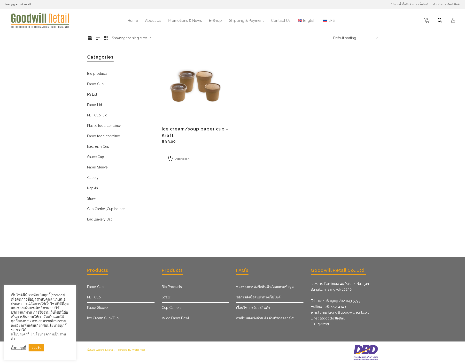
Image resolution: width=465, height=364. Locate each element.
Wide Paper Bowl (175, 318)
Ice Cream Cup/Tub (103, 318)
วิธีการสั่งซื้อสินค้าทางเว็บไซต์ (258, 297)
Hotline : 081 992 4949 (328, 307)
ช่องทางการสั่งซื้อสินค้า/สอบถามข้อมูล (265, 287)
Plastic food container (104, 126)
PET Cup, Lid (97, 115)
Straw (91, 198)
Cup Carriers (171, 308)
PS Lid (92, 94)
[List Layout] (98, 38)
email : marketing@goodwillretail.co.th (341, 312)
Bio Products (172, 287)
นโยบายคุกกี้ (20, 334)
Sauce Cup (95, 157)
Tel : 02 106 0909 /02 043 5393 (335, 301)
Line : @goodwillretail (328, 318)
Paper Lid (94, 105)
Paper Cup (95, 84)
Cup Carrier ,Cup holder (106, 209)
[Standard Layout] (90, 38)
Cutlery (93, 178)
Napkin (92, 188)
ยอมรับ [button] (36, 347)
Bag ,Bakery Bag (100, 219)
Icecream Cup (98, 146)
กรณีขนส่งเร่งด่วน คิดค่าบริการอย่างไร (265, 318)
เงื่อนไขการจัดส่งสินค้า (253, 308)
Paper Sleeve (97, 167)
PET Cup (94, 297)
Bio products (97, 74)
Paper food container (103, 136)
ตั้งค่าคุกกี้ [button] (18, 348)
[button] (172, 109)
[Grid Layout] (105, 38)
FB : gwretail (320, 324)
